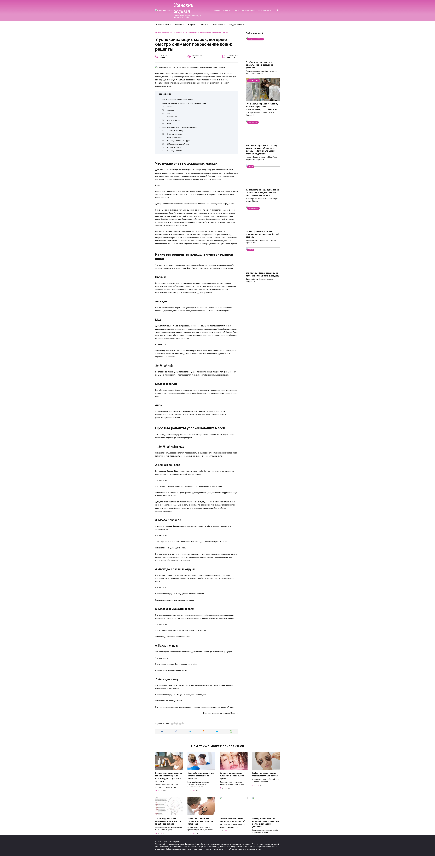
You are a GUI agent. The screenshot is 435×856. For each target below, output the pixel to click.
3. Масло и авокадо (174, 137)
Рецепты (192, 25)
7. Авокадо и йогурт (174, 151)
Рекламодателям (248, 10)
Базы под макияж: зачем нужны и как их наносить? (232, 819)
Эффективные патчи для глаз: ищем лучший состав (265, 774)
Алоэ (169, 123)
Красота (178, 25)
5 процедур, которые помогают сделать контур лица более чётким (168, 821)
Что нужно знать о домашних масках (177, 100)
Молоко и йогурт (173, 120)
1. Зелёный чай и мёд (175, 131)
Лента (236, 10)
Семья (203, 25)
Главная (217, 10)
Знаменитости (162, 25)
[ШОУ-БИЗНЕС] (263, 141)
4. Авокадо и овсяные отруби (178, 141)
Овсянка (170, 107)
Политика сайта (265, 10)
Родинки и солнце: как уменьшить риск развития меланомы (200, 821)
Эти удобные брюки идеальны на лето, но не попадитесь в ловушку (262, 274)
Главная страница (161, 32)
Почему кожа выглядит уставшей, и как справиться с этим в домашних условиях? (265, 822)
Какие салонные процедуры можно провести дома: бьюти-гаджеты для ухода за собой (168, 777)
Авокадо (170, 110)
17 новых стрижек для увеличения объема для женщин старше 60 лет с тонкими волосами (262, 192)
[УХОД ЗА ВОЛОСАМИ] (263, 58)
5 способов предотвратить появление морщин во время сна (200, 776)
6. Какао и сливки (174, 147)
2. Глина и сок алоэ (174, 134)
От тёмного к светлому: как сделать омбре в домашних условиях (259, 65)
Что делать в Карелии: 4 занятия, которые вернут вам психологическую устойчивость (262, 106)
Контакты (227, 10)
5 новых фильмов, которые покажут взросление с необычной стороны (262, 234)
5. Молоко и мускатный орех (178, 144)
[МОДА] (263, 185)
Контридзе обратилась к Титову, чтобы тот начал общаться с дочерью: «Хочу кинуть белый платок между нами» (262, 149)
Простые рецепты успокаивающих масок (180, 127)
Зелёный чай (172, 117)
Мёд (168, 114)
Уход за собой (235, 25)
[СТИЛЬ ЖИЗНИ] (263, 99)
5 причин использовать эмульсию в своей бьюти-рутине (232, 776)
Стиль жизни (217, 25)
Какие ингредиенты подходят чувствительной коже (184, 103)
